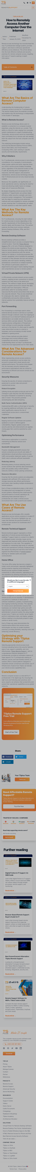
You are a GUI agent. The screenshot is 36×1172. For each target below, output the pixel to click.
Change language (18, 590)
